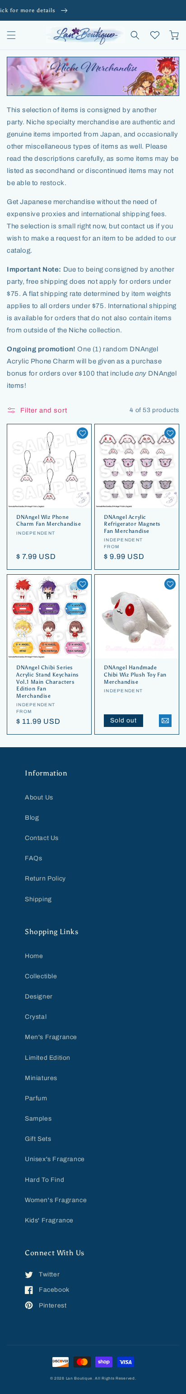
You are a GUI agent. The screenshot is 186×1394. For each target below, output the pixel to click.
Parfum (36, 1098)
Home (34, 956)
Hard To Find (44, 1179)
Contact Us (42, 838)
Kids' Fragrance (49, 1220)
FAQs (33, 858)
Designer (39, 996)
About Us (39, 797)
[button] (11, 35)
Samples (38, 1118)
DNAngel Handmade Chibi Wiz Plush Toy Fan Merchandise (135, 674)
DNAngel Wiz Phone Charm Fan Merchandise (48, 520)
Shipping (38, 899)
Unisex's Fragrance (55, 1159)
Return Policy (45, 878)
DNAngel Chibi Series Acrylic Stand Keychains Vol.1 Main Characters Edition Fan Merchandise (47, 681)
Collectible (41, 976)
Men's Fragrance (51, 1037)
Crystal (35, 1016)
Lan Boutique (79, 1378)
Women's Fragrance (56, 1200)
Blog (32, 817)
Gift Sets (38, 1138)
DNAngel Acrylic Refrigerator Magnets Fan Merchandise (132, 524)
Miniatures (41, 1078)
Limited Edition (47, 1057)
